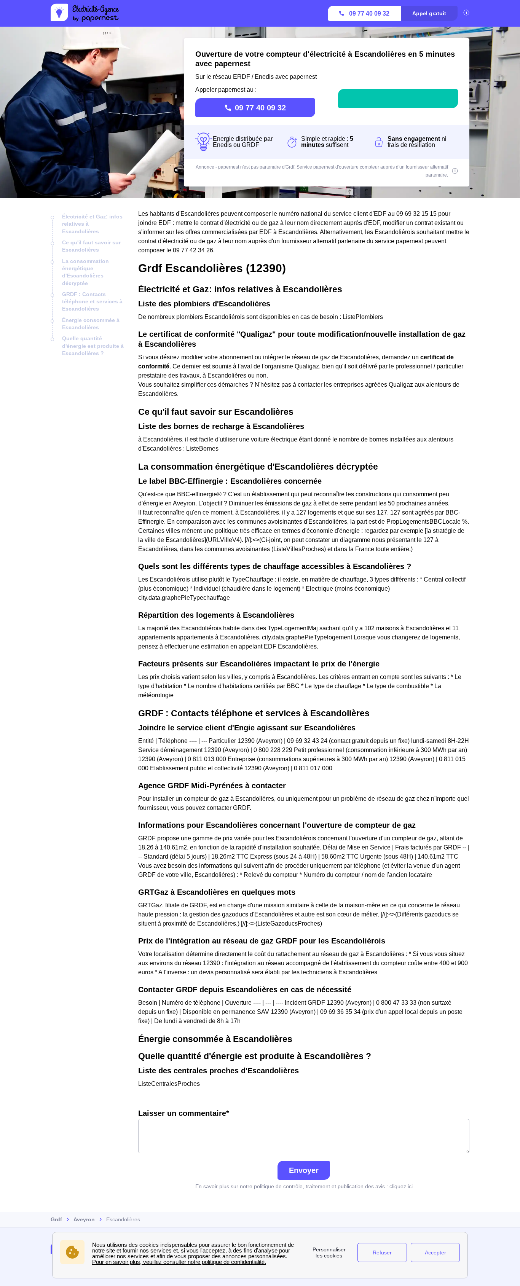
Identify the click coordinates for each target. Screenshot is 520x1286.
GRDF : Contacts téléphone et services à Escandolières (92, 301)
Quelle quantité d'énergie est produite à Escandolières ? (93, 345)
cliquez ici (401, 1186)
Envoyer (304, 1170)
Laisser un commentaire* (183, 1113)
